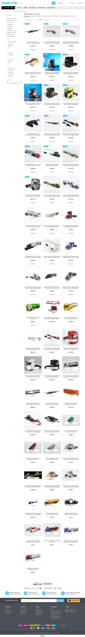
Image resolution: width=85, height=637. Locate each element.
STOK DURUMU (10, 59)
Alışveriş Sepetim (23, 611)
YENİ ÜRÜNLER (32, 7)
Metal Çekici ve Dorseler (12, 20)
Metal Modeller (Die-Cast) (11, 18)
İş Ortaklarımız (8, 611)
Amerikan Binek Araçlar (11, 30)
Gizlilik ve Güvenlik (39, 611)
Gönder (60, 600)
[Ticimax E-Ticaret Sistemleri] (42, 636)
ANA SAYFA (19, 7)
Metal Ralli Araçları (10, 36)
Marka (7, 39)
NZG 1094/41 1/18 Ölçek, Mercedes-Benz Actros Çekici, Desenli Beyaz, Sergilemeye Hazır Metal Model (52, 73)
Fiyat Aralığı (9, 80)
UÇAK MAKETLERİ (51, 7)
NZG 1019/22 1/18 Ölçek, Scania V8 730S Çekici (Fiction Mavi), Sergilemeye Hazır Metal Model (33, 104)
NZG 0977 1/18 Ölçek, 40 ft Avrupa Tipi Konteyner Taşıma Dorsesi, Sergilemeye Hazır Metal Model (52, 134)
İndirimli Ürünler (11, 68)
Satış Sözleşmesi (39, 609)
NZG (9, 47)
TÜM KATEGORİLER (9, 7)
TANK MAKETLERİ (41, 7)
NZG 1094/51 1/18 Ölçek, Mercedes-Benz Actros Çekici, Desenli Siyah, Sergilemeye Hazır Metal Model (71, 73)
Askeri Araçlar (10, 26)
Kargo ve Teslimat (23, 609)
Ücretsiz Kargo (11, 72)
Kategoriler (9, 15)
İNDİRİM (25, 7)
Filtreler (8, 66)
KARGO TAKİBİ (75, 600)
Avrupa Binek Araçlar (11, 32)
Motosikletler (9, 28)
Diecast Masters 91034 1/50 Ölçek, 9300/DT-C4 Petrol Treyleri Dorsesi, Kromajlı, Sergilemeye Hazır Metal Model (33, 226)
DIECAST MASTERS (12, 41)
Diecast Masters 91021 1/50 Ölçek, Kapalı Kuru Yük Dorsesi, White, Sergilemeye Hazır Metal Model (52, 257)
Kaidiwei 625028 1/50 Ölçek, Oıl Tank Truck (33, 318)
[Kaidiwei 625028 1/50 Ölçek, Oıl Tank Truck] (33, 307)
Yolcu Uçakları (10, 22)
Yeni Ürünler (10, 70)
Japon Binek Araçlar (11, 34)
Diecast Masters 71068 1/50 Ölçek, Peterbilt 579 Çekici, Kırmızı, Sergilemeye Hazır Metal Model (71, 226)
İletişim (52, 609)
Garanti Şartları (39, 614)
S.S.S (21, 614)
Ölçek (7, 51)
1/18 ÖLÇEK (10, 53)
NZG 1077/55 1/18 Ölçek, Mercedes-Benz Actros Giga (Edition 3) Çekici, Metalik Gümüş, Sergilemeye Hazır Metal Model (33, 196)
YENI (9, 62)
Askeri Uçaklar (10, 24)
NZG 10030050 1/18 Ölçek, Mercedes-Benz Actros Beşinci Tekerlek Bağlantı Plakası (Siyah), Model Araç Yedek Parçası (33, 134)
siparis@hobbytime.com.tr (72, 611)
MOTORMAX (10, 45)
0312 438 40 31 (70, 609)
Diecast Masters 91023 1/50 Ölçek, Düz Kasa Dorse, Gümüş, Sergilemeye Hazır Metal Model (52, 226)
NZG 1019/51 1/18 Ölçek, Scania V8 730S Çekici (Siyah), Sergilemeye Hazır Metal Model (52, 104)
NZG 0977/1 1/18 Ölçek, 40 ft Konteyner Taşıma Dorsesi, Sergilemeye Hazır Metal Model (33, 43)
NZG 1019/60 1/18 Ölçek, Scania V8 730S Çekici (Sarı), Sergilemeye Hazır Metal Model (71, 104)
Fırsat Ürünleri (11, 74)
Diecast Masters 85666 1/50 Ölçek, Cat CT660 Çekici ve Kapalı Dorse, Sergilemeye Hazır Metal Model (71, 196)
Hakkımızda (7, 609)
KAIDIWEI (10, 43)
